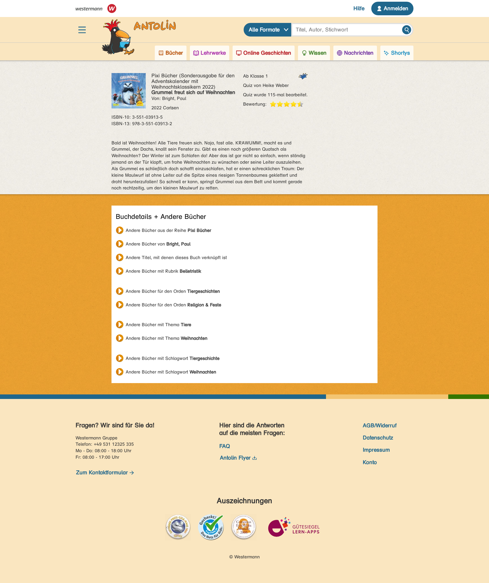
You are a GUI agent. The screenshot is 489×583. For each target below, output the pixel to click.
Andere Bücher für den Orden (173, 291)
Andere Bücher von (158, 244)
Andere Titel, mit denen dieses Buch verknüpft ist (176, 257)
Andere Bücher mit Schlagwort (173, 358)
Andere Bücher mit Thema (158, 324)
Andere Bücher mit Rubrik (163, 271)
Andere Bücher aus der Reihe (168, 230)
